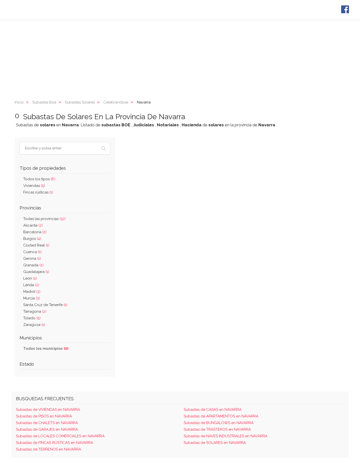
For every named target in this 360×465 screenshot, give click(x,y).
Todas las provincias (44, 219)
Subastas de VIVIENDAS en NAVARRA (48, 409)
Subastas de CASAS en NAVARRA (212, 409)
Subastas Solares (80, 102)
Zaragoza (34, 325)
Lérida (31, 285)
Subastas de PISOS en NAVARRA (44, 416)
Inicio (19, 102)
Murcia (31, 298)
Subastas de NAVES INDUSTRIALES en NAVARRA (225, 436)
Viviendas (34, 185)
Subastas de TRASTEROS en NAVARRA (217, 429)
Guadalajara (36, 272)
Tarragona (34, 311)
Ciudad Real (36, 245)
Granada (33, 265)
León (30, 278)
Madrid (31, 291)
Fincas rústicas (38, 192)
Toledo (32, 318)
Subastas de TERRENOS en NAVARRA (48, 449)
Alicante (33, 225)
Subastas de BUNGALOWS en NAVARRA (218, 423)
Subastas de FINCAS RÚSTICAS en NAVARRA (54, 442)
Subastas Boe (44, 102)
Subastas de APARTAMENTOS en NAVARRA (221, 416)
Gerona (32, 258)
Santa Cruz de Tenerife (45, 305)
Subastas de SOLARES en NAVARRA (215, 442)
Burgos (32, 238)
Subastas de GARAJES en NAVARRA (47, 429)
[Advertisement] (180, 56)
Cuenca (32, 252)
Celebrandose (115, 102)
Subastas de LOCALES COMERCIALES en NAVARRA (60, 436)
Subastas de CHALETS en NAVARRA (47, 423)
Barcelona (35, 232)
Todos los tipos (39, 179)
